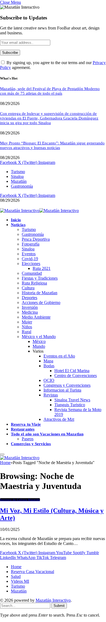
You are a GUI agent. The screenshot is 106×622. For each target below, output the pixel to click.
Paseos (27, 438)
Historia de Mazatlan (39, 292)
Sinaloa (17, 176)
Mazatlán (19, 181)
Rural (26, 331)
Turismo (18, 171)
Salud (16, 576)
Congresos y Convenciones (67, 385)
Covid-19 (30, 258)
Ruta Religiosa (34, 283)
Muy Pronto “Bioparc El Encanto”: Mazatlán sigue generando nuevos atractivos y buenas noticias (52, 145)
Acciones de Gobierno (41, 302)
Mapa (48, 361)
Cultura (28, 288)
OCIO (48, 380)
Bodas (48, 365)
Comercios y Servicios (31, 444)
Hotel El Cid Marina (71, 370)
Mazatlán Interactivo (53, 600)
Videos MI (20, 581)
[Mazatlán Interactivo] (39, 210)
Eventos (29, 254)
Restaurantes (23, 429)
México (39, 341)
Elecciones (31, 263)
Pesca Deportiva (36, 239)
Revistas (50, 395)
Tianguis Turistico (69, 404)
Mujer (27, 322)
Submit (59, 606)
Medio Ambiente (36, 317)
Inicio (16, 220)
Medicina (30, 312)
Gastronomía (22, 186)
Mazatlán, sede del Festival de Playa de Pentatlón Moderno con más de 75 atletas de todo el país (50, 91)
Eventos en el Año (59, 356)
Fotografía (30, 244)
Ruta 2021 (42, 268)
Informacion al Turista (62, 390)
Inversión (30, 307)
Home (16, 566)
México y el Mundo (39, 336)
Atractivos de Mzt (58, 419)
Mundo (39, 346)
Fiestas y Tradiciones (40, 278)
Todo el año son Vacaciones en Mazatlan (47, 434)
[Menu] (2, 454)
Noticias (18, 225)
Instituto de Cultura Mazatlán (20, 499)
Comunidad (32, 273)
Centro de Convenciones (75, 375)
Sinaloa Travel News (72, 400)
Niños (27, 327)
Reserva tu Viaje (26, 424)
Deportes (29, 297)
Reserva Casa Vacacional (32, 571)
